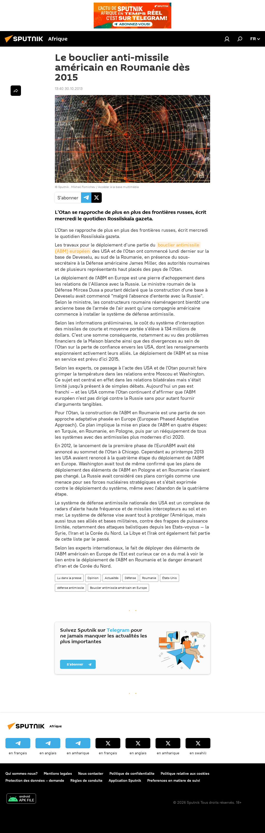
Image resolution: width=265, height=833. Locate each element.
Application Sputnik (125, 780)
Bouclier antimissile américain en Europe (118, 588)
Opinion (93, 578)
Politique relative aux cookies (185, 773)
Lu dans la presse (69, 578)
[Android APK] (21, 799)
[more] (16, 90)
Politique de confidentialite (131, 773)
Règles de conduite (86, 780)
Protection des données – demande (34, 780)
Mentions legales (58, 773)
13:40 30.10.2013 (69, 88)
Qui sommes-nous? (21, 773)
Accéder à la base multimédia (118, 187)
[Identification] (227, 39)
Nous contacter (90, 773)
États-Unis (169, 578)
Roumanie (149, 578)
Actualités (112, 578)
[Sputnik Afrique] (25, 43)
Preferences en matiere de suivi (173, 780)
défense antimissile (70, 588)
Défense (130, 578)
